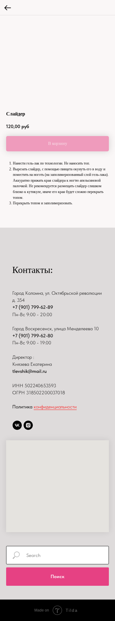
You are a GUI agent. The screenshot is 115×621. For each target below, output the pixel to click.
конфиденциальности (55, 407)
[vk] (17, 425)
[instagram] (28, 425)
